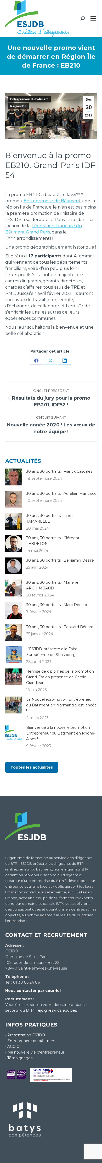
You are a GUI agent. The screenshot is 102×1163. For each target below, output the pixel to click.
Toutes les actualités (31, 767)
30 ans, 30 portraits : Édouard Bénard (59, 627)
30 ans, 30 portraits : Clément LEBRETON (53, 541)
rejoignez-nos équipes (57, 1010)
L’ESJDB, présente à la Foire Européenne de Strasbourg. (51, 652)
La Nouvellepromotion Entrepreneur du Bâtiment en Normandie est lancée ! (61, 705)
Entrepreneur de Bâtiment (52, 200)
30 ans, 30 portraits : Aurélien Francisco (61, 493)
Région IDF (18, 106)
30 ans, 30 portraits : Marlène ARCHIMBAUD (52, 585)
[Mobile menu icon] (93, 18)
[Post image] (13, 477)
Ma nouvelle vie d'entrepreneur (35, 1052)
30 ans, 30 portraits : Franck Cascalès (59, 471)
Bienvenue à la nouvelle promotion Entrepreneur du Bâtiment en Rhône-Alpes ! (60, 733)
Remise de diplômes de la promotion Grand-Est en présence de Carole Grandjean (60, 677)
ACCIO (13, 1046)
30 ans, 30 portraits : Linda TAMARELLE (49, 518)
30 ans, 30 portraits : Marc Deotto (56, 604)
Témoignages (19, 1058)
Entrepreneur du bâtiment (29, 99)
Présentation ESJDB (26, 1035)
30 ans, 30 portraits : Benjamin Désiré (60, 560)
